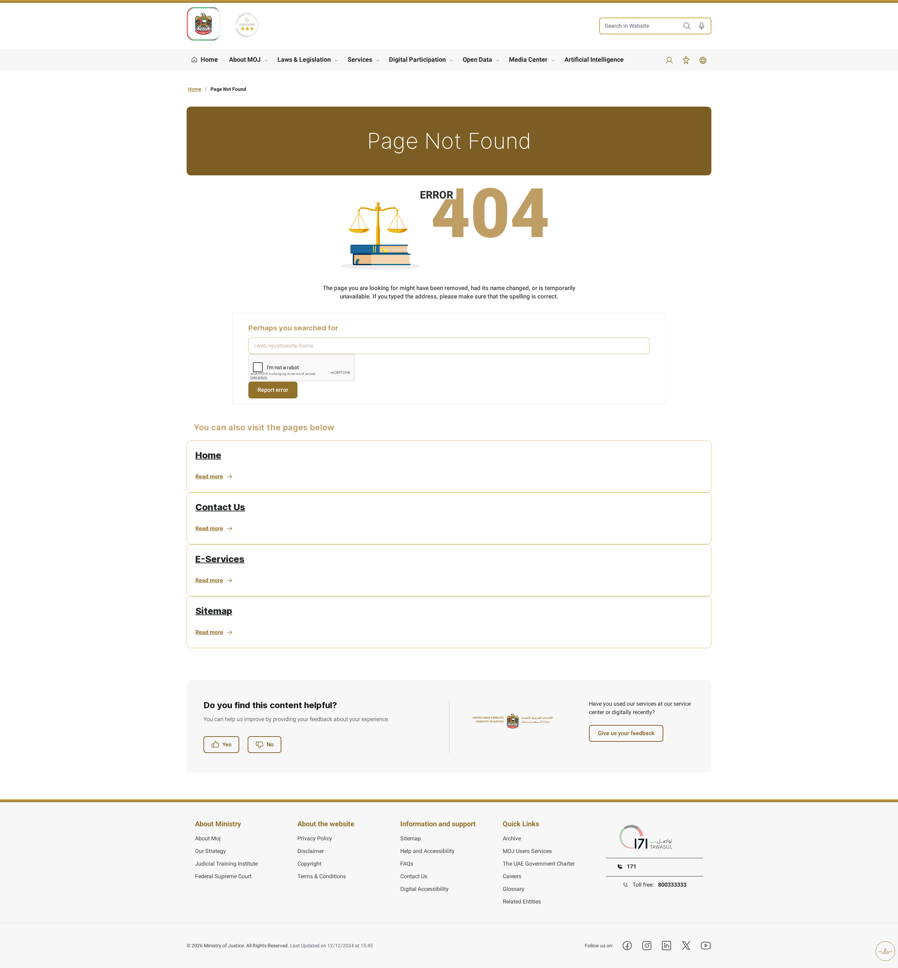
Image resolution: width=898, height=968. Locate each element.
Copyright (309, 863)
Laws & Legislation (304, 59)
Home (194, 89)
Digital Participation (417, 59)
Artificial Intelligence (594, 59)
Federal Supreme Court (223, 876)
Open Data (477, 59)
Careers (512, 876)
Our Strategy (210, 851)
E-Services (219, 558)
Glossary (513, 889)
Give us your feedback (626, 733)
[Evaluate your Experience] (885, 951)
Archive (512, 838)
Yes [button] (227, 744)
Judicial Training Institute (226, 863)
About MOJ (245, 59)
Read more (209, 476)
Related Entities (522, 901)
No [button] (270, 744)
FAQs (406, 863)
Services (360, 59)
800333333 (672, 884)
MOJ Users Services (527, 851)
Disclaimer (310, 851)
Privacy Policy (314, 838)
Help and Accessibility (427, 851)
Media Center (528, 59)
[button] (704, 26)
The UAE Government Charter (539, 863)
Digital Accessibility (424, 889)
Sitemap (213, 610)
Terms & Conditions (321, 876)
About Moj (208, 838)
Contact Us (220, 507)
